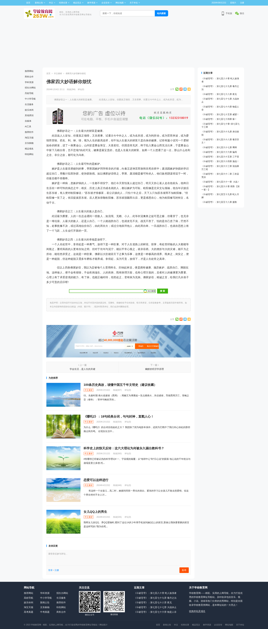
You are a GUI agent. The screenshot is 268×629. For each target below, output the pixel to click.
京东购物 (29, 143)
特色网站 (29, 154)
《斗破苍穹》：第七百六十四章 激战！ (220, 161)
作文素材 (58, 73)
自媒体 (28, 121)
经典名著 (63, 3)
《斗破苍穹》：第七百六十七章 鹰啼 (219, 147)
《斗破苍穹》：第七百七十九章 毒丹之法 (155, 597)
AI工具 (28, 126)
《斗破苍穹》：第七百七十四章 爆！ (219, 119)
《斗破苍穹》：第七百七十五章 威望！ (220, 114)
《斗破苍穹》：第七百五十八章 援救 (219, 202)
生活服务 (29, 104)
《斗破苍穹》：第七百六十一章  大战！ (220, 182)
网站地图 (120, 3)
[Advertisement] (134, 44)
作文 (51, 3)
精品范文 (77, 3)
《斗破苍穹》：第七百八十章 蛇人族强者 (155, 593)
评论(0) (81, 89)
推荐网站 (29, 71)
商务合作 (29, 76)
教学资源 (91, 3)
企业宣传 (105, 3)
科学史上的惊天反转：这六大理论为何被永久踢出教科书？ (124, 448)
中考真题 (44, 612)
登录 (50, 570)
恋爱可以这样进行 (96, 480)
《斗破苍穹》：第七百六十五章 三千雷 (220, 156)
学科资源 (29, 82)
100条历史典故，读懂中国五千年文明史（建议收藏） (120, 384)
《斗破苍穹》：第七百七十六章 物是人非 (155, 612)
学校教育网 (36, 625)
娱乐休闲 (29, 110)
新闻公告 (39, 3)
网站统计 (103, 625)
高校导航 (29, 93)
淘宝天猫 (29, 137)
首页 (28, 3)
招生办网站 (30, 87)
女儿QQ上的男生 (95, 511)
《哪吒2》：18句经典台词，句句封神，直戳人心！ (119, 416)
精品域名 (29, 148)
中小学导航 (30, 99)
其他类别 (29, 115)
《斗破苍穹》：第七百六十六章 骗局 (219, 152)
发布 (184, 570)
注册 (242, 3)
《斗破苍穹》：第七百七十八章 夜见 (219, 94)
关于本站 (134, 3)
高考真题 (28, 612)
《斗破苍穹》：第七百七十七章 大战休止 (155, 607)
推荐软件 (29, 132)
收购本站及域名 (197, 611)
